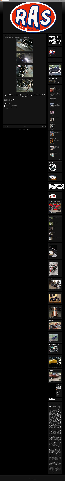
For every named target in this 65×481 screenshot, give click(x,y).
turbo (50, 472)
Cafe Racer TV (58, 423)
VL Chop (56, 429)
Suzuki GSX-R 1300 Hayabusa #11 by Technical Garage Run (57, 104)
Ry (57, 389)
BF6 (56, 410)
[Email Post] (13, 99)
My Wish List (52, 438)
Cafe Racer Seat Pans (56, 439)
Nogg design (52, 131)
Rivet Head (52, 110)
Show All (60, 159)
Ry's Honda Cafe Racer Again (55, 433)
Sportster (50, 422)
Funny (50, 431)
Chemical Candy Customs (54, 117)
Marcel (60, 437)
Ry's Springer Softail (9, 100)
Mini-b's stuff (52, 409)
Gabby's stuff (51, 429)
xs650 (50, 418)
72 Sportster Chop (57, 414)
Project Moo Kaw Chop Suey (54, 440)
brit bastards (56, 456)
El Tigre (59, 416)
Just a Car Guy (52, 87)
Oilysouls (59, 432)
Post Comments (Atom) (26, 129)
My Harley (58, 453)
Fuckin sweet (54, 445)
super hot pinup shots (55, 404)
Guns (50, 462)
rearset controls (55, 451)
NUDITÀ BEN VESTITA (53, 138)
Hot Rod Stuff (51, 446)
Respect (57, 438)
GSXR (50, 437)
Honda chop (55, 227)
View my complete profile (57, 394)
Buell (49, 445)
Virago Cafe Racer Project (55, 416)
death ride (53, 449)
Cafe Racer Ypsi (54, 415)
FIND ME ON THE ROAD (54, 152)
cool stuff (50, 427)
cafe (59, 469)
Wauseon (57, 469)
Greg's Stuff (58, 445)
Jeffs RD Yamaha (55, 437)
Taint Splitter (57, 422)
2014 (56, 457)
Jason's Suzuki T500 (54, 463)
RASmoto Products (56, 406)
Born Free (53, 459)
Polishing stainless (55, 443)
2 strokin (54, 452)
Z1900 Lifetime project (56, 426)
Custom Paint (53, 424)
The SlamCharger (54, 455)
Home (25, 126)
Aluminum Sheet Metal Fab (54, 434)
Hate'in (56, 462)
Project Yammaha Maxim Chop (55, 435)
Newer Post (6, 126)
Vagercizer (53, 469)
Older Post (44, 126)
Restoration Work (52, 419)
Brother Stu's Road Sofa (56, 444)
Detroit (59, 430)
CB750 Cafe (55, 407)
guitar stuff (58, 470)
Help (58, 462)
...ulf (54, 125)
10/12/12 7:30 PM (14, 105)
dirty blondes (58, 449)
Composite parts (55, 425)
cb (50, 449)
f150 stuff (50, 470)
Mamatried (51, 464)
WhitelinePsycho (8, 105)
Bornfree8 (57, 459)
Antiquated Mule (53, 98)
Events (56, 442)
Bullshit (57, 418)
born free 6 (55, 412)
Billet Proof (53, 458)
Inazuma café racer (53, 145)
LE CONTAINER (52, 124)
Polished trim (58, 464)
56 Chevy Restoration (55, 421)
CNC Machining (53, 430)
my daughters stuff (52, 457)
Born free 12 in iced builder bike (56, 222)
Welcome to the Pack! (57, 153)
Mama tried (59, 463)
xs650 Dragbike (54, 472)
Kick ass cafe (56, 446)
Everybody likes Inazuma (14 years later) (56, 147)
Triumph (56, 468)
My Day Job (55, 420)
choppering (50, 441)
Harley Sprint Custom (55, 417)
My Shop (55, 464)
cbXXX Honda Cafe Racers (55, 411)
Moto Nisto (53, 453)
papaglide (50, 451)
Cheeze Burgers (51, 442)
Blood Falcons (57, 458)
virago (60, 429)
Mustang (50, 423)
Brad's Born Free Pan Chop (55, 432)
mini (59, 456)
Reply (7, 108)
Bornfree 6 (55, 431)
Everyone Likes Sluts (56, 436)
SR (60, 440)
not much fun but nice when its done (54, 450)
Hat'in (53, 462)
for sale (54, 470)
